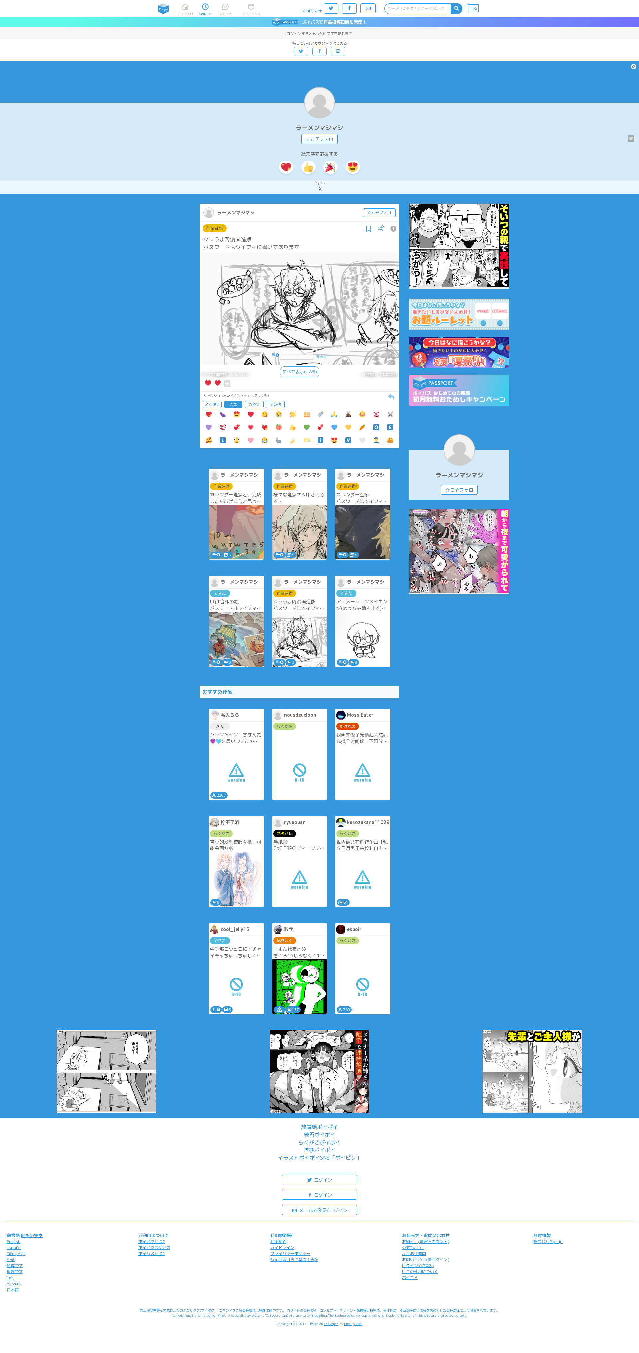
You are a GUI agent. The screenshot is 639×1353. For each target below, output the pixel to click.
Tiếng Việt (16, 1253)
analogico (331, 1323)
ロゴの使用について (420, 1271)
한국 (11, 1259)
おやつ (254, 404)
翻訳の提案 (32, 1235)
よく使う (212, 404)
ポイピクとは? (151, 1241)
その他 (275, 404)
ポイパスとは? (151, 1253)
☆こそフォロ (319, 139)
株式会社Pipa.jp (548, 1241)
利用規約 (278, 1241)
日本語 (13, 1290)
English (13, 1241)
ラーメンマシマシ (319, 128)
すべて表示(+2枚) (299, 372)
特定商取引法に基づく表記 (294, 1259)
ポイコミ (410, 1277)
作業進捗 (214, 228)
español (14, 1247)
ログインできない (418, 1265)
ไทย (10, 1278)
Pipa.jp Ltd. (353, 1323)
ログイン (322, 1180)
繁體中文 (15, 1271)
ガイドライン (282, 1247)
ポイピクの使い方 (154, 1247)
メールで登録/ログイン (323, 1210)
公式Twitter (413, 1247)
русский (14, 1284)
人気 (233, 404)
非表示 (322, 356)
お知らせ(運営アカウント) (425, 1241)
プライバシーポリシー (290, 1253)
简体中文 (15, 1265)
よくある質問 (414, 1253)
